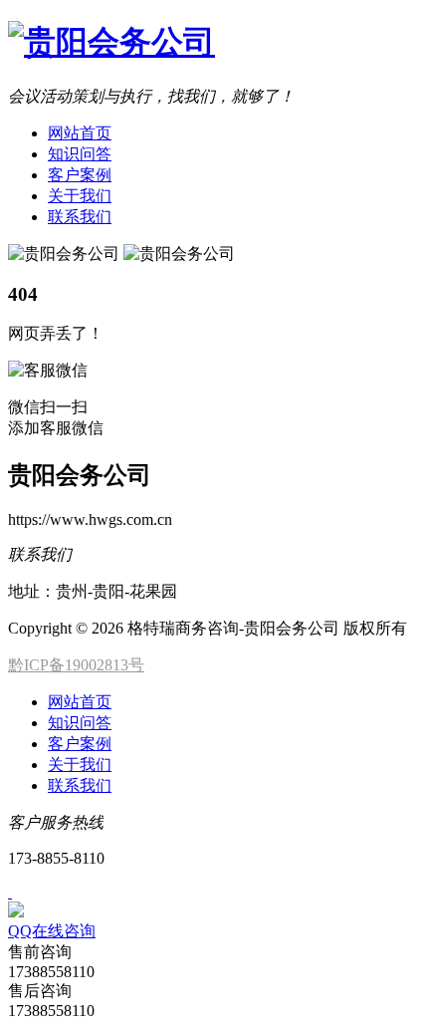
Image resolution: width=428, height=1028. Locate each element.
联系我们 (79, 216)
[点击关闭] (10, 892)
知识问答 (79, 153)
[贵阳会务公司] (111, 42)
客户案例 (79, 174)
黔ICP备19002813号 (76, 664)
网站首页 (79, 133)
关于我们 (79, 195)
